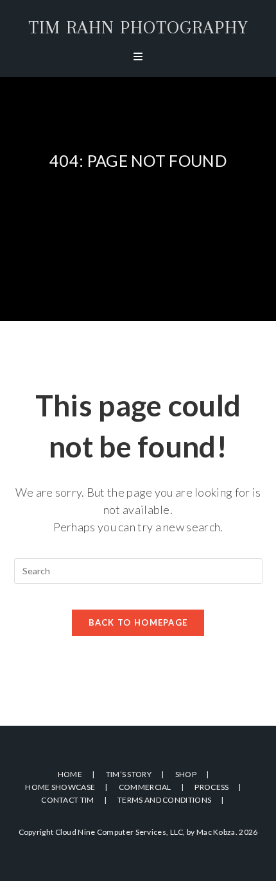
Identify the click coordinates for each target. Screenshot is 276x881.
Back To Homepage (138, 622)
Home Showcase (60, 787)
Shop (185, 774)
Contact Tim (67, 800)
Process (211, 787)
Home (70, 774)
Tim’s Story (128, 774)
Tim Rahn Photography (138, 27)
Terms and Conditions (164, 800)
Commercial (145, 787)
